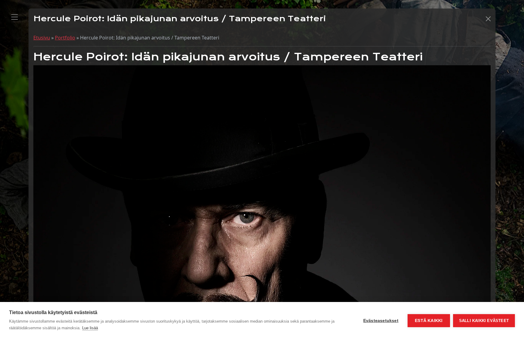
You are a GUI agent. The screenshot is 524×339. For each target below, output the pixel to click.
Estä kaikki (428, 320)
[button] (488, 19)
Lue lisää (90, 328)
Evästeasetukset (380, 320)
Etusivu (41, 37)
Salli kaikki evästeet (484, 320)
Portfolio (65, 37)
